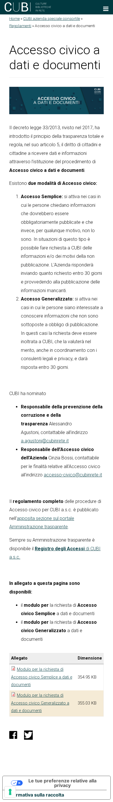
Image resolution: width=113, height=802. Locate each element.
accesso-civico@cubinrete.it (73, 475)
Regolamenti (20, 25)
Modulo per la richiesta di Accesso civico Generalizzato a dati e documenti (40, 703)
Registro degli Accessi (60, 548)
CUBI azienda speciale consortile (51, 18)
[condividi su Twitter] (28, 736)
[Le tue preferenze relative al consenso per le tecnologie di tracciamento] (10, 791)
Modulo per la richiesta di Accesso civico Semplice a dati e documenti (41, 677)
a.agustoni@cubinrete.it (45, 441)
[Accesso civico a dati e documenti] (56, 100)
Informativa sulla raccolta (35, 795)
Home (14, 18)
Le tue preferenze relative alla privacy (62, 783)
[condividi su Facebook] (13, 736)
